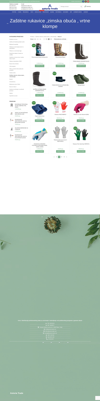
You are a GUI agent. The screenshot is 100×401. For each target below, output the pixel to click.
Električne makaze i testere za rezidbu (16, 54)
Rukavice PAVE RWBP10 (60, 114)
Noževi (11, 79)
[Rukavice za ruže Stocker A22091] (81, 107)
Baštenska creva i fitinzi (14, 84)
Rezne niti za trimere (14, 63)
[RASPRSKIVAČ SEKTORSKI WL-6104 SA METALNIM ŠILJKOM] (11, 122)
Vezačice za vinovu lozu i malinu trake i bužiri (16, 58)
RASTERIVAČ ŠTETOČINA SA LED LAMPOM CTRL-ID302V (21, 106)
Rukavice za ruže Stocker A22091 (81, 114)
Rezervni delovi (12, 86)
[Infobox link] (13, 6)
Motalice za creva (13, 39)
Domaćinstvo (12, 81)
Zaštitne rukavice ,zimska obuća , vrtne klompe (16, 76)
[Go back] (7, 23)
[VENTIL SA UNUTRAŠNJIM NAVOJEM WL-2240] (11, 114)
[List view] (44, 39)
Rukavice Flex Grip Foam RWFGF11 (81, 144)
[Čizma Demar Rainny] (60, 49)
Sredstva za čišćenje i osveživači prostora (16, 90)
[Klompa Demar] (81, 77)
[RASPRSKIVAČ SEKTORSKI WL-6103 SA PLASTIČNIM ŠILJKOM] (11, 137)
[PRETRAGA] (81, 6)
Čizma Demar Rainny (60, 57)
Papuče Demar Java (39, 116)
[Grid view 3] (48, 39)
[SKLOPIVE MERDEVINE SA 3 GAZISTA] (11, 129)
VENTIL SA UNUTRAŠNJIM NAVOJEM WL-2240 (21, 113)
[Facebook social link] (83, 1)
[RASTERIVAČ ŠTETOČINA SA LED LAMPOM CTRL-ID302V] (11, 107)
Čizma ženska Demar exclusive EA (40, 57)
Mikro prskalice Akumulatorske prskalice (16, 69)
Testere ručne (12, 72)
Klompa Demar (81, 85)
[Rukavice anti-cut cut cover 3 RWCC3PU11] (60, 132)
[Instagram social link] (86, 1)
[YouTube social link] (88, 1)
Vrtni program (12, 66)
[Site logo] (50, 6)
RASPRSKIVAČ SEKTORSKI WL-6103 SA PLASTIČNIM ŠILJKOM (21, 136)
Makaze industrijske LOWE (15, 61)
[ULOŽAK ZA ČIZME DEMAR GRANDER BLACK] (39, 79)
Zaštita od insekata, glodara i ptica (16, 41)
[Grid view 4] (51, 39)
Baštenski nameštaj (13, 44)
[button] (39, 95)
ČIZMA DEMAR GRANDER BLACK (81, 61)
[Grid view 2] (46, 39)
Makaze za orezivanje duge (15, 50)
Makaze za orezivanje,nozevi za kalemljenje (16, 47)
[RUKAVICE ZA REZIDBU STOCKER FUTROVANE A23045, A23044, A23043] (39, 134)
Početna (32, 36)
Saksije (11, 93)
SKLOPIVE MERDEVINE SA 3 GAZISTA (21, 128)
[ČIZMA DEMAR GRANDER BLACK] (81, 51)
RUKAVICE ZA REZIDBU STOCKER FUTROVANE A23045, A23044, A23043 (39, 145)
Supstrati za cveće (13, 95)
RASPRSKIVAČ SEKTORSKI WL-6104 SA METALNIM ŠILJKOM (21, 121)
